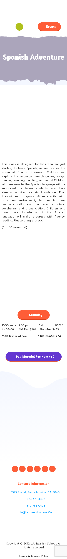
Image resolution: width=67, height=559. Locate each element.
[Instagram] (22, 469)
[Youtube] (52, 469)
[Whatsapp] (30, 469)
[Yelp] (45, 469)
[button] (9, 27)
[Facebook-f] (15, 469)
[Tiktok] (37, 469)
